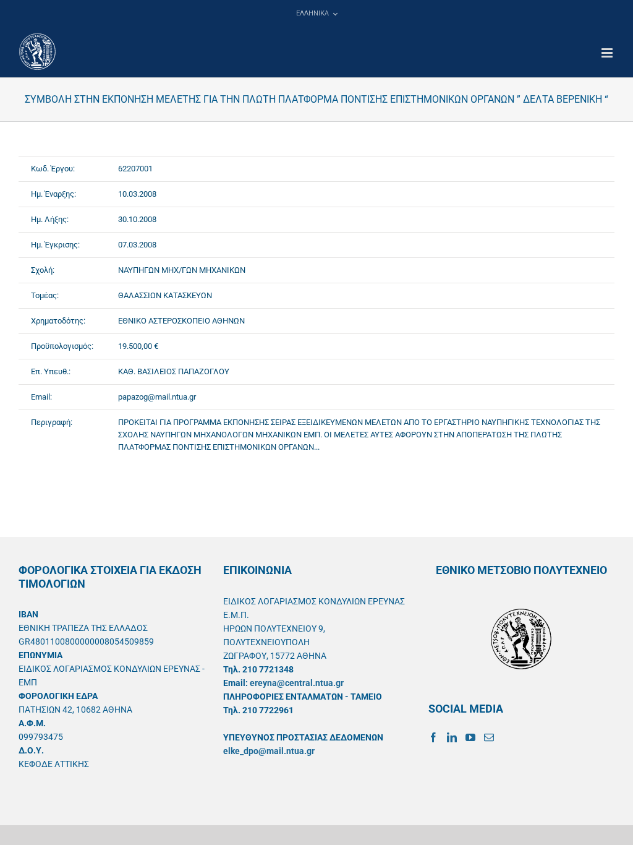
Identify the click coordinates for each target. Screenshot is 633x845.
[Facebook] (433, 737)
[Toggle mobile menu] (607, 52)
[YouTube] (470, 737)
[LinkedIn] (452, 737)
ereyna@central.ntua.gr (297, 683)
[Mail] (489, 737)
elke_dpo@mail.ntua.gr (269, 751)
